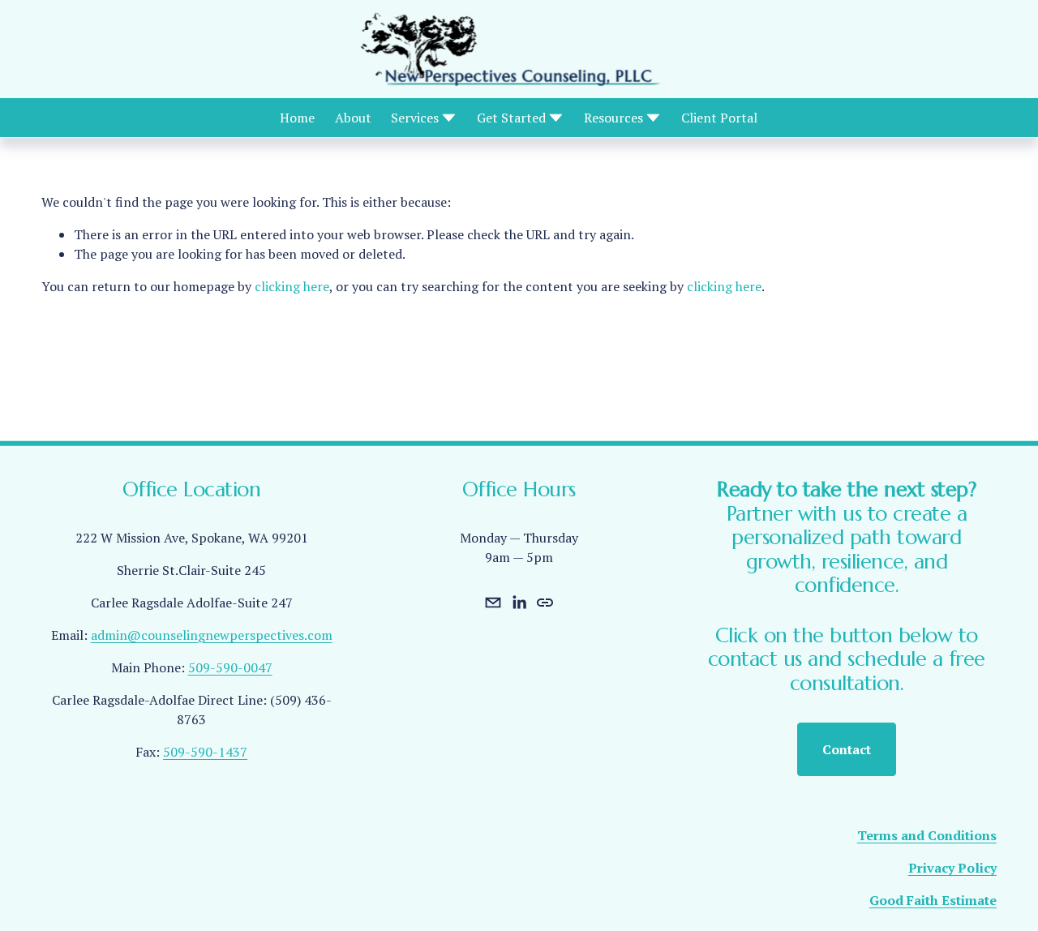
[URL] (545, 602)
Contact (846, 749)
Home (297, 118)
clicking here (292, 286)
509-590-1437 (205, 752)
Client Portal (719, 118)
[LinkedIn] (519, 602)
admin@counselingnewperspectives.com (211, 635)
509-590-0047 (230, 667)
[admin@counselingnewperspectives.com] (493, 602)
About (353, 118)
